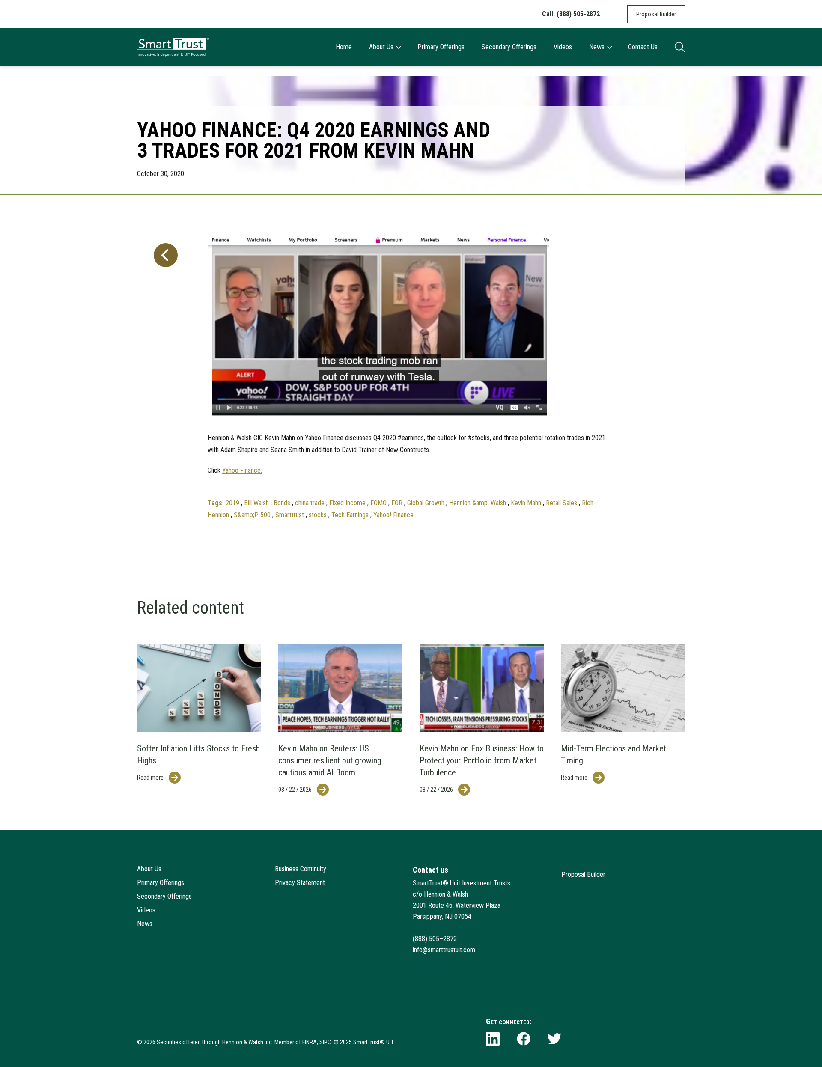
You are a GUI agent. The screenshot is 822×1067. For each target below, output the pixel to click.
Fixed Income (347, 503)
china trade (310, 503)
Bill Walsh (256, 503)
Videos (563, 47)
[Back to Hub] (164, 372)
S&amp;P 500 (252, 515)
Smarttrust (289, 515)
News (597, 47)
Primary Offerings (441, 47)
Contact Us (643, 47)
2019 (232, 503)
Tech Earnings (350, 515)
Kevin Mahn (526, 503)
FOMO (378, 503)
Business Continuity (300, 869)
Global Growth (425, 503)
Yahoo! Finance (393, 515)
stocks (318, 515)
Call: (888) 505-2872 (571, 14)
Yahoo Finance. (242, 470)
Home (344, 47)
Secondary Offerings (509, 47)
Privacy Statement (300, 883)
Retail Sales (561, 503)
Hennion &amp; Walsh (477, 503)
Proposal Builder (656, 14)
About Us (381, 47)
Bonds (282, 503)
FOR (396, 503)
